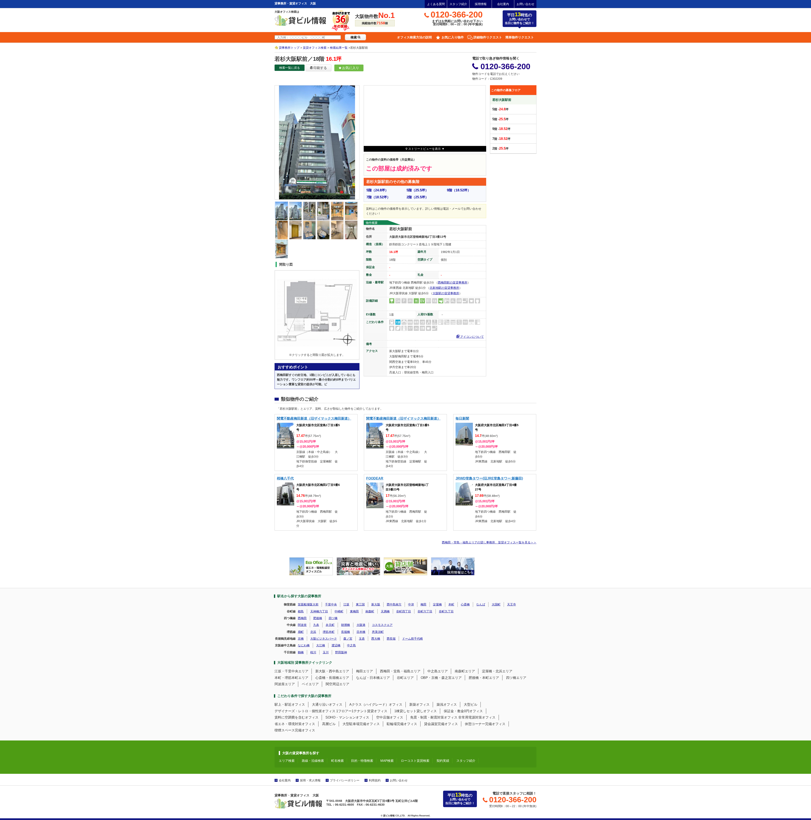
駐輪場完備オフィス (402, 724)
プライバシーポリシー (344, 780)
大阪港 (361, 625)
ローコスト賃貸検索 (415, 760)
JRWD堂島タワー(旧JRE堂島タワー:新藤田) (489, 478)
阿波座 (302, 625)
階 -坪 (500, 109)
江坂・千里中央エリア (291, 671)
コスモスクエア (382, 625)
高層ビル (329, 724)
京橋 (301, 638)
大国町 (496, 604)
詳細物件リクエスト (488, 37)
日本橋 (361, 632)
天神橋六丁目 (319, 611)
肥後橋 (317, 618)
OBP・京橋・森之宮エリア (441, 678)
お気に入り (350, 68)
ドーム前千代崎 (412, 638)
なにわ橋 (304, 645)
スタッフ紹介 (458, 4)
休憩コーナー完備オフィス (485, 724)
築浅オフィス (447, 704)
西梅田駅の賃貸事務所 (452, 282)
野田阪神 (341, 652)
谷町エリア (405, 678)
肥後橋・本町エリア (484, 678)
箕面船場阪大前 (308, 604)
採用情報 (481, 4)
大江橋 (320, 645)
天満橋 (385, 611)
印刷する (320, 68)
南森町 (369, 611)
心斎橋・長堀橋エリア (332, 678)
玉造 (362, 638)
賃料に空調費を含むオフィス (296, 717)
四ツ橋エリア (516, 678)
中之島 (351, 645)
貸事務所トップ (289, 47)
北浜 (313, 632)
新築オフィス (419, 704)
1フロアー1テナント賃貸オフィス (361, 711)
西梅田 (302, 618)
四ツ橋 (333, 618)
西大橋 (375, 638)
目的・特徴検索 (362, 760)
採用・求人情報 (310, 780)
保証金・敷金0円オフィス (463, 711)
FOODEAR (374, 478)
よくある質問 (436, 4)
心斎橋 (465, 604)
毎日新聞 (462, 418)
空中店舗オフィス (389, 717)
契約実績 (443, 760)
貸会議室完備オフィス (441, 724)
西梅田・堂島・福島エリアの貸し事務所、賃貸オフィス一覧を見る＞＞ (489, 542)
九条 (316, 625)
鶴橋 (301, 652)
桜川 (313, 652)
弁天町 (330, 625)
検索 (354, 37)
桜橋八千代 (285, 478)
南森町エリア (465, 671)
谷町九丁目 (446, 611)
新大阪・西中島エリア (332, 671)
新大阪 (375, 604)
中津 (411, 604)
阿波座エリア (285, 684)
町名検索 (337, 760)
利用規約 (375, 780)
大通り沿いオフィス (327, 704)
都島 (301, 611)
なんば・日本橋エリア (373, 678)
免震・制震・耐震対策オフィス (433, 717)
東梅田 (354, 611)
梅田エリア (364, 671)
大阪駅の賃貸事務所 (446, 293)
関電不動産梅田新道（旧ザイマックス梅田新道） (314, 418)
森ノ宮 (347, 638)
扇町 (301, 632)
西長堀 (391, 638)
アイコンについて (471, 336)
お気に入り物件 (453, 37)
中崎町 (339, 611)
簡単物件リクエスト (519, 37)
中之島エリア (437, 671)
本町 (451, 604)
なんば (480, 604)
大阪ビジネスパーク (323, 638)
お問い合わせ (525, 4)
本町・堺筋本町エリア (291, 678)
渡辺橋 (336, 645)
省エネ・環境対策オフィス (295, 724)
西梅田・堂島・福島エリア (400, 671)
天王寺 (511, 604)
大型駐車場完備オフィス (361, 724)
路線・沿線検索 (313, 760)
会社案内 (503, 4)
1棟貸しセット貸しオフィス (415, 711)
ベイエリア (310, 684)
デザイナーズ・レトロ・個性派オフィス (305, 711)
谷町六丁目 (425, 611)
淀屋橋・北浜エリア (497, 671)
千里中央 (331, 604)
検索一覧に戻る (289, 67)
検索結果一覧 (339, 47)
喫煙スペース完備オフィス (295, 730)
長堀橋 (345, 632)
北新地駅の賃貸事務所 (444, 287)
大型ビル (470, 704)
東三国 (360, 604)
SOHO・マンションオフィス (347, 717)
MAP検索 (387, 760)
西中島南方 (394, 604)
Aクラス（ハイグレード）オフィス (375, 704)
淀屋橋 (437, 604)
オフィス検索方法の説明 (414, 37)
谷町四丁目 (403, 611)
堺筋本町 (329, 632)
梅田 (423, 604)
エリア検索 (287, 760)
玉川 (326, 652)
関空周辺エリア (337, 684)
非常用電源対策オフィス (476, 717)
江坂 (346, 604)
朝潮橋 (345, 625)
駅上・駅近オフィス (290, 704)
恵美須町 (378, 632)
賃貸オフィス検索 (315, 47)
